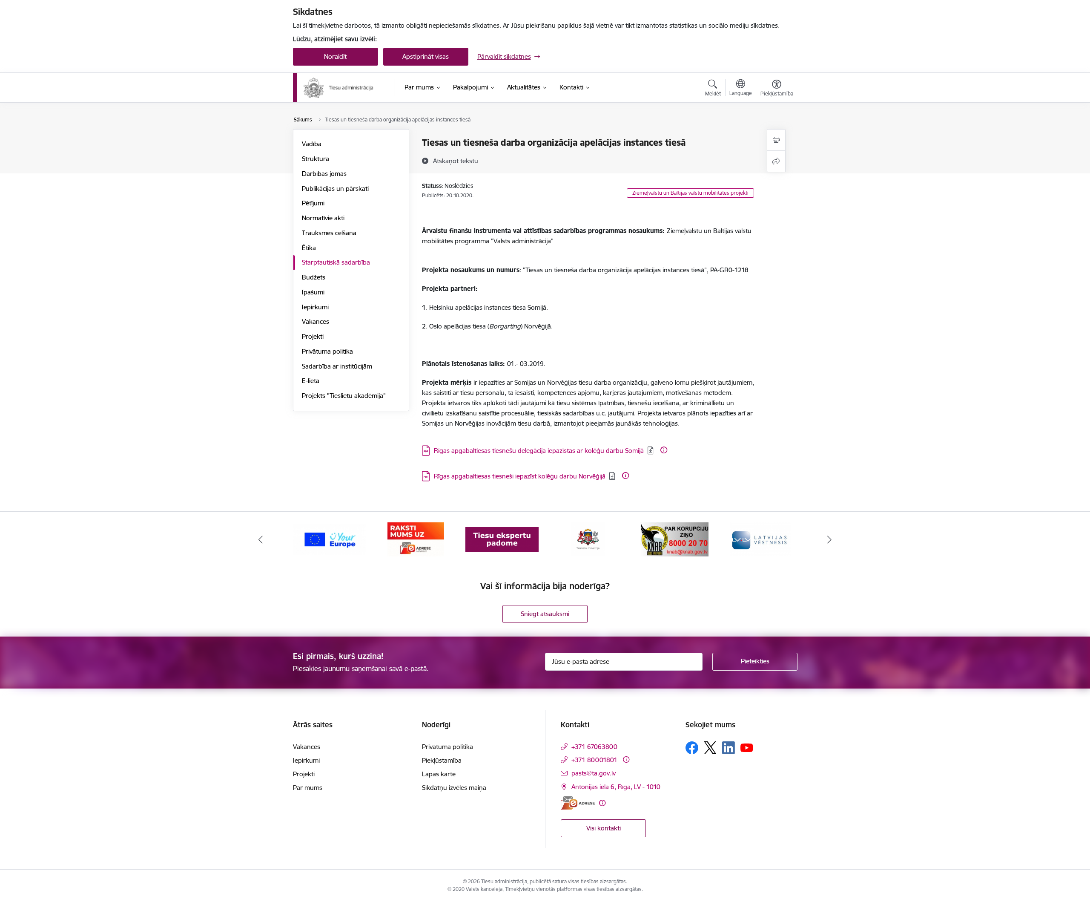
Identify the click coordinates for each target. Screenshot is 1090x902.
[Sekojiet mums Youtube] (746, 747)
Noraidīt (335, 56)
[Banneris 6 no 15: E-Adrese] (415, 539)
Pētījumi (313, 203)
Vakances (315, 321)
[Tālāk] (830, 539)
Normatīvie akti (323, 218)
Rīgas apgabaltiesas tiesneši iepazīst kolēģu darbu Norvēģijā (519, 476)
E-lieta (310, 381)
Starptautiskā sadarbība (336, 262)
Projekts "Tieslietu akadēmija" (344, 396)
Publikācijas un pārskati (335, 188)
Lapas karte (439, 774)
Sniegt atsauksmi (545, 614)
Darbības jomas (324, 174)
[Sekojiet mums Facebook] (692, 747)
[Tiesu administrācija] (339, 88)
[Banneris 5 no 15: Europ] (329, 539)
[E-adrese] (578, 803)
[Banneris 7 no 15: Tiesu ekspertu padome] (502, 539)
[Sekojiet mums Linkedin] (728, 747)
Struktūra (315, 159)
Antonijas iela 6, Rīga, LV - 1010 (615, 787)
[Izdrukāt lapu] (776, 140)
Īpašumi (313, 292)
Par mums (307, 788)
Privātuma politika (327, 351)
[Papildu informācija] (663, 450)
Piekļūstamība (442, 760)
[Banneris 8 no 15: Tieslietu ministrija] (588, 539)
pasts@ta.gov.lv (593, 773)
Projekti (313, 336)
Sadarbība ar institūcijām (337, 366)
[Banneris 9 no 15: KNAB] (674, 539)
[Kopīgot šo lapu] (776, 161)
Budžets (313, 277)
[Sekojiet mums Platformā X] (710, 747)
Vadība (311, 144)
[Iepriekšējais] (261, 539)
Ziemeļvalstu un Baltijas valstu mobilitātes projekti (690, 193)
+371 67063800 (594, 747)
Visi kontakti (603, 828)
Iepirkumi (315, 307)
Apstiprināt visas (425, 56)
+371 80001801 (594, 760)
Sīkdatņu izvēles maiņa (454, 788)
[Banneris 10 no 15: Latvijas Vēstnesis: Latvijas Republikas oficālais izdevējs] (760, 539)
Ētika (309, 248)
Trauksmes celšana (329, 233)
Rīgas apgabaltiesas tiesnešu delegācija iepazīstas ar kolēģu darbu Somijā (539, 451)
